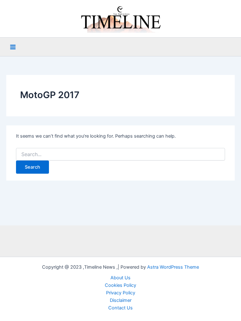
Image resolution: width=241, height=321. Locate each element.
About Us (120, 278)
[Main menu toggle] (12, 47)
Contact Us (120, 308)
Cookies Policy (120, 285)
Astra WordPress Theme (173, 267)
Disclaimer (120, 300)
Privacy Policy (120, 293)
